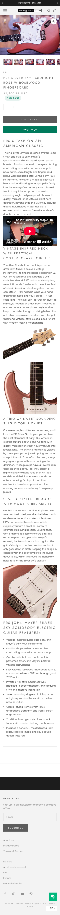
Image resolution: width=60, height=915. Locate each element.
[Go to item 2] (18, 62)
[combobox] (51, 908)
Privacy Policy (11, 845)
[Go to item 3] (29, 62)
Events (7, 878)
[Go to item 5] (50, 62)
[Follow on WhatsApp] (31, 894)
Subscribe (15, 827)
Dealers (7, 861)
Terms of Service (13, 851)
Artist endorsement (14, 867)
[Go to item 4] (40, 62)
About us (8, 840)
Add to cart (30, 119)
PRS (5, 72)
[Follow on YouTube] (22, 894)
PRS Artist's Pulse (12, 883)
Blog (5, 872)
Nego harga (13, 97)
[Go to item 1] (8, 62)
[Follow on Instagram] (13, 894)
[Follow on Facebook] (5, 894)
